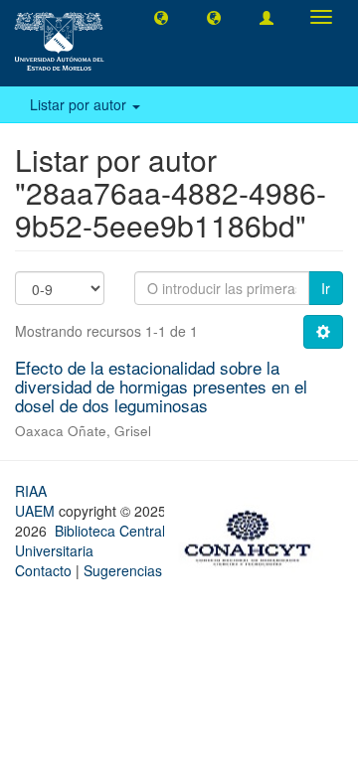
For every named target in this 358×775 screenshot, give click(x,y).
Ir (325, 288)
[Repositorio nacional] (253, 535)
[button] (161, 17)
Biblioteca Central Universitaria (90, 540)
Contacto (43, 570)
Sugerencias (123, 570)
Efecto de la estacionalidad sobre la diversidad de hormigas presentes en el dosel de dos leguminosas (161, 385)
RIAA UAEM (37, 501)
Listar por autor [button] (80, 104)
